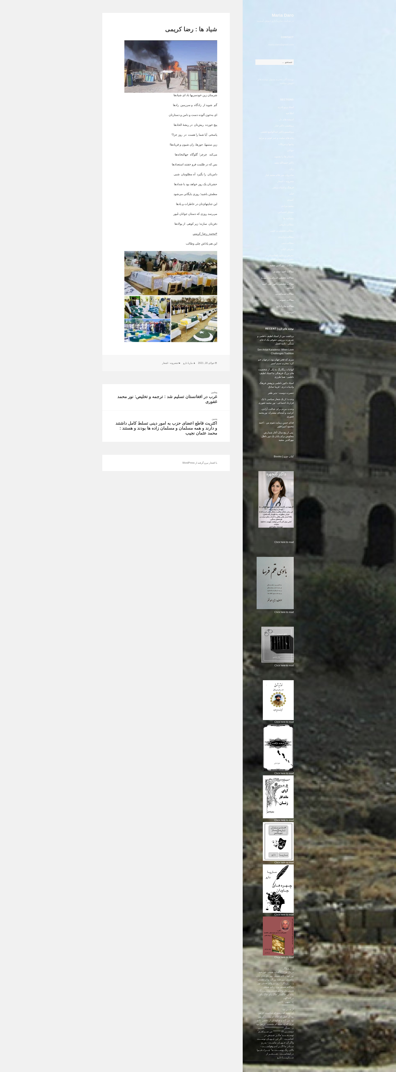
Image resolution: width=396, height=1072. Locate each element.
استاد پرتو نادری (286, 107)
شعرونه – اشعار (285, 181)
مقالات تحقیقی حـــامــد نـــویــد (277, 277)
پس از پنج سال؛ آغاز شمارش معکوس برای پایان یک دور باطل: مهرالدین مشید (277, 436)
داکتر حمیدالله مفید (284, 162)
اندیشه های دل (286, 119)
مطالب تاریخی (286, 224)
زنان (291, 169)
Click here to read (284, 542)
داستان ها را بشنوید (284, 156)
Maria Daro (283, 15)
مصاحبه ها (288, 218)
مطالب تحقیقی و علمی (282, 230)
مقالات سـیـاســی (284, 293)
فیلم (291, 193)
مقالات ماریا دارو (285, 306)
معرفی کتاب (287, 249)
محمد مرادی (287, 206)
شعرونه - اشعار (170, 363)
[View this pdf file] (272, 542)
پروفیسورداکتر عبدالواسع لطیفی (277, 131)
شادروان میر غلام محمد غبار (279, 175)
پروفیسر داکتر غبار (284, 125)
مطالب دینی (287, 243)
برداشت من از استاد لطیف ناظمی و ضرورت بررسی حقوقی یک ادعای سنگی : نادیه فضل (275, 340)
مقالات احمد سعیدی (283, 271)
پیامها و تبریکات (286, 144)
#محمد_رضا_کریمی (205, 233)
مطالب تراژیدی (286, 237)
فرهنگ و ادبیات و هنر (283, 187)
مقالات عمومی (286, 300)
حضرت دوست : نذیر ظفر (280, 393)
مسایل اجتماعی (286, 212)
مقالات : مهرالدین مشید (282, 265)
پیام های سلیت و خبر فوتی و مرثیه (276, 138)
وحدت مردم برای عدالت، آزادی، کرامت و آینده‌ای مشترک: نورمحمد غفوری (276, 413)
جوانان (290, 150)
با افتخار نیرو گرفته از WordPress (199, 463)
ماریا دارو (188, 363)
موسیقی (289, 312)
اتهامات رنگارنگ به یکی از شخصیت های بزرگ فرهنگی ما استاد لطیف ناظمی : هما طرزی (276, 373)
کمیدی (290, 199)
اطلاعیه (290, 113)
